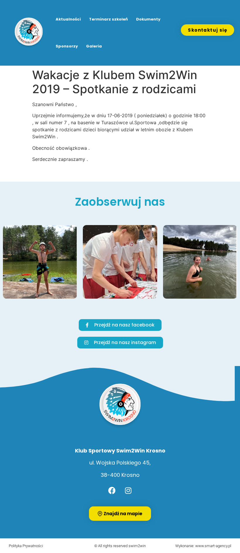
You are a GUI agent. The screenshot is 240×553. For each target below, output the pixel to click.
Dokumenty (148, 19)
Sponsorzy (67, 46)
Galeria (94, 46)
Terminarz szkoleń (108, 19)
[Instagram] (128, 490)
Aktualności (68, 19)
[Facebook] (112, 490)
